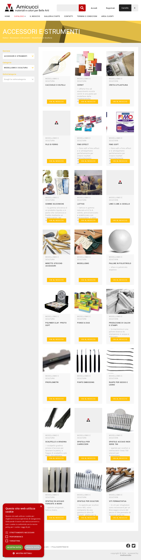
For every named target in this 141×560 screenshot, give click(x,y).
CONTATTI (68, 16)
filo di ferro (51, 144)
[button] (23, 553)
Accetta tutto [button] (14, 547)
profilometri (52, 382)
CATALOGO (19, 16)
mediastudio (125, 555)
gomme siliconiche (54, 204)
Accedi (94, 8)
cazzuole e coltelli (55, 85)
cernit (80, 85)
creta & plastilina (118, 85)
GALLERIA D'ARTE (52, 16)
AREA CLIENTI (107, 16)
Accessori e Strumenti (20, 38)
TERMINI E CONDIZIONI (87, 16)
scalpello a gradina (56, 442)
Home (7, 16)
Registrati (110, 8)
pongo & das (83, 323)
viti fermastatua (117, 501)
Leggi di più (25, 527)
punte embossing (85, 382)
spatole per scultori (88, 501)
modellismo (83, 263)
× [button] (41, 506)
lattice (81, 204)
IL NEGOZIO (35, 16)
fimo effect (83, 144)
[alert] (23, 530)
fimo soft (114, 144)
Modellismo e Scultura (42, 38)
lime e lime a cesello (119, 204)
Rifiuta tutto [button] (32, 547)
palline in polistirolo (120, 263)
